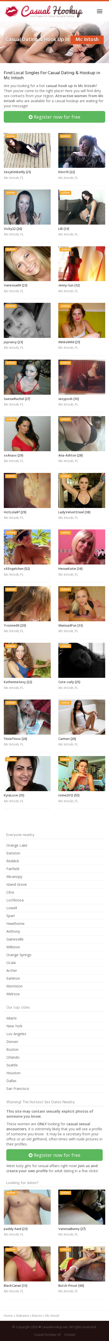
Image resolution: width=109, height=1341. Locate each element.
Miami (11, 1018)
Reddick (12, 861)
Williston (13, 947)
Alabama (22, 1315)
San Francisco (17, 1088)
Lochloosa (15, 900)
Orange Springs (18, 954)
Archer (11, 970)
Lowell (11, 907)
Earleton (13, 978)
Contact (69, 1334)
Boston (12, 1049)
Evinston (13, 853)
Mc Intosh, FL (14, 178)
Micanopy (14, 876)
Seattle (12, 1065)
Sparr (10, 915)
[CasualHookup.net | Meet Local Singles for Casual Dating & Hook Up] (44, 11)
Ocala (11, 962)
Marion (37, 1315)
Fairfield (12, 868)
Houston (13, 1072)
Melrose (13, 993)
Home (8, 1315)
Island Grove (16, 884)
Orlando (13, 1057)
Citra (10, 892)
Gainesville (15, 939)
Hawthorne (15, 923)
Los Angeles (16, 1033)
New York (14, 1026)
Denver (12, 1041)
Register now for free (56, 117)
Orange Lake (16, 845)
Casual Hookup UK (47, 1334)
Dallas (11, 1080)
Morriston (14, 986)
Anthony (13, 931)
